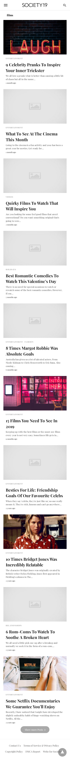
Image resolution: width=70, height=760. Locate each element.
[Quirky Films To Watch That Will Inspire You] (35, 175)
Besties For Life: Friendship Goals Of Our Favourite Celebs (34, 492)
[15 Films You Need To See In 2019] (35, 393)
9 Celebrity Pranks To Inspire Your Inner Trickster (33, 67)
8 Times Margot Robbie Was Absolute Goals (32, 351)
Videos (9, 197)
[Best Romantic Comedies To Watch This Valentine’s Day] (35, 248)
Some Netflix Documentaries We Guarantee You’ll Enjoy (33, 703)
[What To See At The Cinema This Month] (35, 106)
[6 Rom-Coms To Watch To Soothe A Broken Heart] (35, 604)
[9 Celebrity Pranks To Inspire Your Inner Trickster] (35, 37)
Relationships (14, 625)
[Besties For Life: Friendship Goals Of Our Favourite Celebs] (35, 462)
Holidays (11, 269)
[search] (65, 5)
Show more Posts (34, 729)
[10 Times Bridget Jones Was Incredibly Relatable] (35, 531)
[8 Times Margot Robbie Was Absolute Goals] (35, 320)
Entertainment (14, 58)
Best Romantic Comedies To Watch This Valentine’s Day (32, 278)
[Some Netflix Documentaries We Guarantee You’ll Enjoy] (35, 673)
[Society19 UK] (34, 5)
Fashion (29, 342)
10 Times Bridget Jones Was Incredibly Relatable (31, 562)
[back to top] (62, 752)
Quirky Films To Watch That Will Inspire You (32, 206)
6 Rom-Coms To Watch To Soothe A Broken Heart (30, 634)
